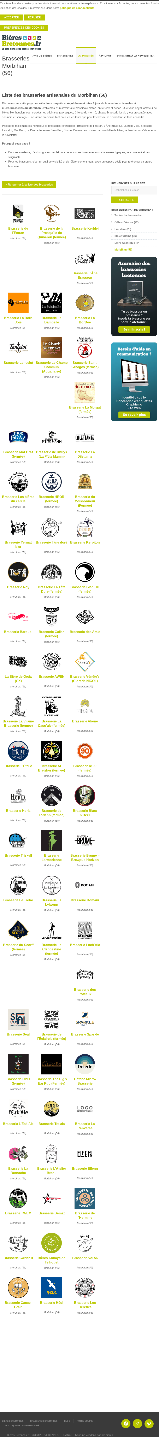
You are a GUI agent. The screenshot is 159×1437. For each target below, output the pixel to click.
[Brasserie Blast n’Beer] (85, 806)
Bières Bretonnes (13, 1421)
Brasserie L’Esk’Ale (18, 1124)
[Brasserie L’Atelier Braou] (51, 1164)
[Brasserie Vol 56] (85, 1253)
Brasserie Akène (85, 721)
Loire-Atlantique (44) (127, 242)
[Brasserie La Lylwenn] (51, 895)
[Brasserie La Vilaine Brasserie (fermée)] (18, 716)
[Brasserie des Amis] (85, 627)
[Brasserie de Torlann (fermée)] (51, 806)
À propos (105, 55)
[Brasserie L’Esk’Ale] (18, 1119)
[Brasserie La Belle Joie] (18, 313)
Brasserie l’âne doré (51, 542)
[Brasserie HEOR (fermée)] (51, 492)
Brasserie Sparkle (85, 1034)
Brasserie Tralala (52, 1124)
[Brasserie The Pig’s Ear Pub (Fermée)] (51, 1074)
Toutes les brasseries (128, 215)
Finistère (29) (122, 229)
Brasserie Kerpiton (85, 542)
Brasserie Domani (85, 900)
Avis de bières (42, 55)
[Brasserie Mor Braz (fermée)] (18, 447)
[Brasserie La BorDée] (85, 313)
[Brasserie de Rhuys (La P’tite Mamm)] (51, 447)
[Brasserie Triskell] (18, 850)
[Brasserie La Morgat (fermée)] (85, 402)
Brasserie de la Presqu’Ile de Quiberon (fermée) (51, 233)
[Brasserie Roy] (18, 582)
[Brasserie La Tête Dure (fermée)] (51, 582)
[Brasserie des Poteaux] (85, 985)
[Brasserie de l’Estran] (18, 223)
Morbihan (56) (18, 238)
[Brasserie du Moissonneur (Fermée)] (85, 492)
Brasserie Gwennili (18, 1258)
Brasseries (65, 55)
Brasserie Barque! (18, 632)
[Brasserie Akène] (85, 716)
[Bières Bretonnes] (21, 40)
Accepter (11, 17)
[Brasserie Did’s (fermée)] (18, 1074)
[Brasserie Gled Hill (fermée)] (85, 582)
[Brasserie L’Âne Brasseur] (85, 268)
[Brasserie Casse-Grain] (18, 1298)
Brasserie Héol (51, 1302)
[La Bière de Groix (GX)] (18, 672)
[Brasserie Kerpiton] (85, 537)
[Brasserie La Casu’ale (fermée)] (51, 716)
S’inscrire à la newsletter (135, 55)
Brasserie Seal (18, 1034)
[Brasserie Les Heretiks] (85, 1298)
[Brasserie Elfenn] (85, 1164)
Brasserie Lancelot (18, 362)
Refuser (34, 17)
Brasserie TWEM (18, 1213)
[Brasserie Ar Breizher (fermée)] (51, 761)
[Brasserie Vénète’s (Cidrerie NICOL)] (85, 672)
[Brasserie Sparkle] (85, 1029)
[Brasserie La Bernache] (18, 1164)
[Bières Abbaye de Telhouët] (51, 1253)
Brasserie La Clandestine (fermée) (51, 949)
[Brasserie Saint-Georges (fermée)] (85, 358)
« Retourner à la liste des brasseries (29, 184)
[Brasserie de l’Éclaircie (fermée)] (51, 1029)
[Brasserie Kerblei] (85, 223)
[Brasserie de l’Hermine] (85, 1208)
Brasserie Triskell (18, 855)
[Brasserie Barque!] (18, 627)
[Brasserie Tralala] (51, 1119)
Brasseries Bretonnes (44, 1421)
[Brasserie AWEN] (51, 672)
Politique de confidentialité (22, 1425)
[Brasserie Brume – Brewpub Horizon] (85, 850)
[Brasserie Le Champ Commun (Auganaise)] (51, 358)
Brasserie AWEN (52, 676)
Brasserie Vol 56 (85, 1258)
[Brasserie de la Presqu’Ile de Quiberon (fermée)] (51, 223)
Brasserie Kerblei (85, 228)
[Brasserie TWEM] (18, 1208)
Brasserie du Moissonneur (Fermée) (85, 501)
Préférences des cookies (24, 27)
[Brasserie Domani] (85, 895)
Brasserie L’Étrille (18, 766)
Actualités (86, 55)
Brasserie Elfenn (85, 1168)
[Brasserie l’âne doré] (51, 537)
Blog (67, 1421)
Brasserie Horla (18, 811)
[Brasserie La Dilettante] (85, 447)
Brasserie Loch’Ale (85, 945)
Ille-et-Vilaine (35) (125, 235)
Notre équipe (85, 1421)
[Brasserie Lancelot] (18, 358)
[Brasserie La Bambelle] (51, 313)
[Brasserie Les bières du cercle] (18, 492)
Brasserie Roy (18, 587)
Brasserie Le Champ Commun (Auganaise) (52, 367)
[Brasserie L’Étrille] (18, 761)
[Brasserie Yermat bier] (18, 537)
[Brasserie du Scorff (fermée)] (18, 940)
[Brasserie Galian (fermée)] (51, 627)
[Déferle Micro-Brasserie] (85, 1074)
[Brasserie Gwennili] (18, 1253)
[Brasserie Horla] (18, 806)
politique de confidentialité (77, 8)
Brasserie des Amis (85, 632)
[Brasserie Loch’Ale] (85, 940)
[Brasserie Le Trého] (18, 895)
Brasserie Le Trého (18, 900)
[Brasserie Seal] (18, 1029)
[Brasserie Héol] (51, 1298)
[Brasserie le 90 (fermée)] (85, 761)
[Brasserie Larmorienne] (51, 850)
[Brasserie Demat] (51, 1208)
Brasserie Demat (52, 1213)
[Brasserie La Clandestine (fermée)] (51, 940)
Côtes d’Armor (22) (126, 222)
